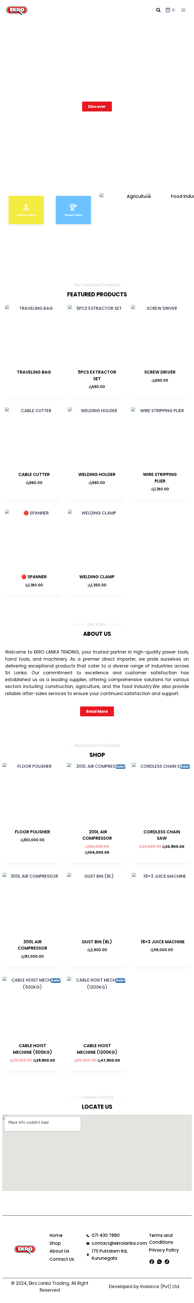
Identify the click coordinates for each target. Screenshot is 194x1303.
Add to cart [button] (157, 395)
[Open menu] (183, 10)
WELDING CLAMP (96, 577)
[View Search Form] (158, 10)
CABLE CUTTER (34, 474)
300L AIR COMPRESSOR (32, 945)
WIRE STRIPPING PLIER (160, 477)
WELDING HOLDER (96, 474)
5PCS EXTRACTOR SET (97, 375)
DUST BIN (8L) (97, 942)
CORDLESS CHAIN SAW (161, 835)
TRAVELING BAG (34, 372)
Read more (31, 389)
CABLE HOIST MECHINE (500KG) (32, 1049)
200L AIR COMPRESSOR (97, 835)
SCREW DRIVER (160, 372)
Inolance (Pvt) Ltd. (160, 1286)
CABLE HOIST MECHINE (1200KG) (97, 1049)
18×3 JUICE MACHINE (162, 942)
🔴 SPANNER (34, 577)
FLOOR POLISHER (32, 832)
